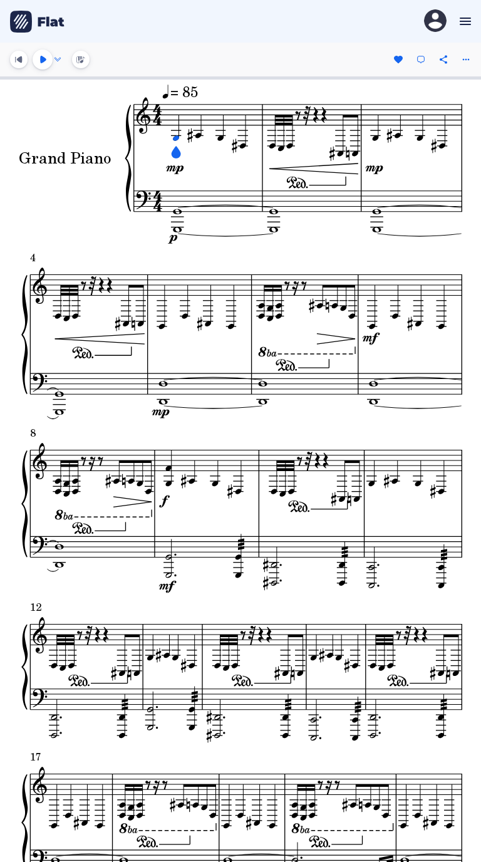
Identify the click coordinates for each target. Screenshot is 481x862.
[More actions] (466, 60)
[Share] (443, 60)
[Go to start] (19, 59)
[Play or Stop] (43, 59)
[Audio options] (58, 59)
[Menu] (464, 21)
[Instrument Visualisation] (81, 59)
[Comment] (421, 59)
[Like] (398, 59)
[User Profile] (435, 21)
